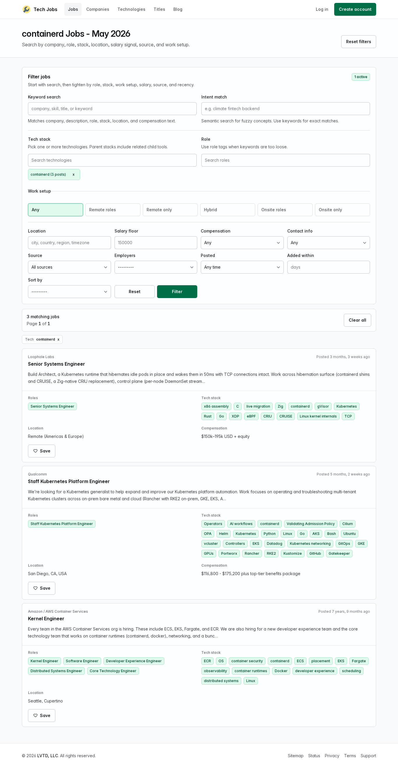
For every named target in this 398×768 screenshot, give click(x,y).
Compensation (215, 230)
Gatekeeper (339, 553)
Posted (208, 255)
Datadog (274, 543)
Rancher (252, 553)
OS (221, 661)
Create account (355, 9)
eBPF (251, 416)
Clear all (357, 320)
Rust (208, 416)
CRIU (267, 416)
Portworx (229, 553)
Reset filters (358, 41)
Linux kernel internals (318, 416)
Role (205, 139)
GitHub (315, 553)
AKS (316, 533)
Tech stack (39, 139)
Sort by (35, 279)
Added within (300, 255)
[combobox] (112, 160)
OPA (208, 533)
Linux (287, 533)
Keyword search (44, 96)
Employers (125, 255)
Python (270, 533)
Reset (134, 291)
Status (314, 755)
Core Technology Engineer (113, 671)
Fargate (359, 661)
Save (45, 450)
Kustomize (292, 553)
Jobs (73, 9)
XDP (235, 416)
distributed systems (221, 681)
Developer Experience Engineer (134, 661)
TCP (348, 416)
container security (247, 661)
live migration (258, 406)
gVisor (323, 406)
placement (320, 661)
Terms (350, 755)
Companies (97, 9)
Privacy (332, 755)
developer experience (314, 671)
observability (215, 671)
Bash (331, 533)
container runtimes (251, 671)
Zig (280, 406)
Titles (159, 9)
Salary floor (126, 230)
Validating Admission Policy (311, 524)
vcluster (211, 543)
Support (368, 755)
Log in (322, 9)
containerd (300, 406)
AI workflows (241, 524)
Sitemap (296, 755)
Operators (213, 524)
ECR (207, 661)
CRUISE (285, 416)
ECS (300, 661)
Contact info (300, 230)
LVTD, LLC (47, 755)
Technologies (131, 9)
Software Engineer (82, 661)
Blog (177, 9)
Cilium (347, 524)
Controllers (235, 543)
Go (221, 416)
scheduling (351, 671)
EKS (256, 543)
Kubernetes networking (310, 543)
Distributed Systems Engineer (56, 671)
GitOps (344, 543)
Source (35, 255)
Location (37, 230)
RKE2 (271, 553)
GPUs (209, 553)
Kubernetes (347, 406)
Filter (177, 291)
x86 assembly (216, 406)
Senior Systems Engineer (52, 406)
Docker (281, 671)
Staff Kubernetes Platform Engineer (62, 524)
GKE (361, 543)
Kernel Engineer (44, 661)
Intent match (214, 96)
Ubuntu (350, 533)
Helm (223, 533)
